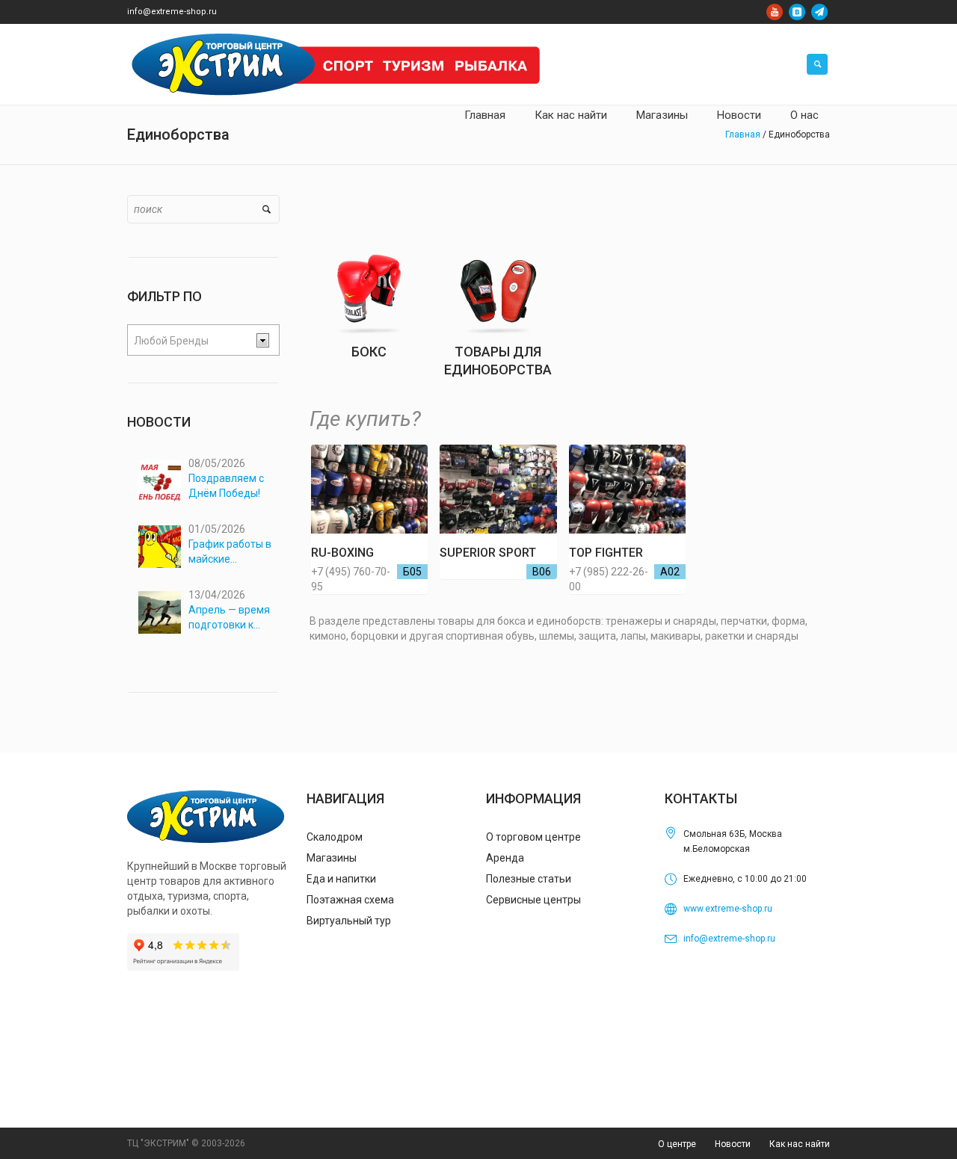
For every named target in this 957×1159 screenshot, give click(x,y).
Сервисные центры (533, 900)
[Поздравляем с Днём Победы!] (159, 481)
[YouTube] (774, 12)
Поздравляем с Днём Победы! (226, 485)
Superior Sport (488, 552)
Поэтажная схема (350, 900)
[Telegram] (819, 12)
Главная (742, 134)
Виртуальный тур (349, 921)
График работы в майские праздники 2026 (229, 552)
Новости (733, 1144)
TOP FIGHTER (606, 552)
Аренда (505, 858)
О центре (677, 1144)
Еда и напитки (341, 879)
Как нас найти (799, 1144)
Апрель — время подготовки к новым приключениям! (229, 618)
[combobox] (203, 340)
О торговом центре (533, 837)
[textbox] (191, 340)
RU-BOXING (342, 552)
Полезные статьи (528, 879)
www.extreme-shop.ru (727, 908)
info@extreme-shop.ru (172, 11)
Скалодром (335, 837)
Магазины (332, 858)
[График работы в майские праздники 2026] (159, 546)
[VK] (797, 12)
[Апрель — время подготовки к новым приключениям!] (159, 612)
